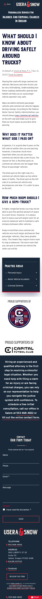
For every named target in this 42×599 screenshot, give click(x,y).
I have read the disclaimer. (18, 510)
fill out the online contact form (20, 417)
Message (7, 487)
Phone (5, 466)
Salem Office (15, 561)
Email (6, 476)
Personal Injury (15, 273)
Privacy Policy (27, 586)
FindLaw (32, 588)
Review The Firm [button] (17, 577)
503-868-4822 (25, 413)
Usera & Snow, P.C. (16, 583)
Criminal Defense (15, 286)
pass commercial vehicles (27, 115)
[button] (7, 4)
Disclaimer (6, 506)
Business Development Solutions (17, 588)
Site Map (19, 586)
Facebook (12, 568)
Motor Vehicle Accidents (18, 279)
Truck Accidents (16, 75)
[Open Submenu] (36, 272)
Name (5, 455)
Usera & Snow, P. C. (22, 71)
